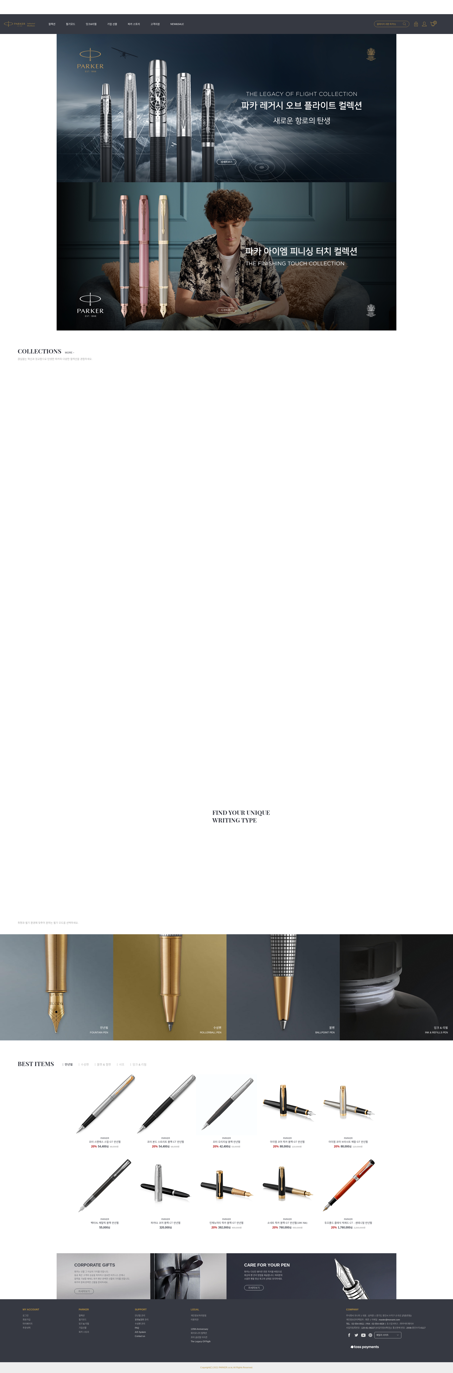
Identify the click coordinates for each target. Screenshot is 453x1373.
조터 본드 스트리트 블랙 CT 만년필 (165, 1142)
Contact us (140, 1336)
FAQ (137, 1328)
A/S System (140, 1332)
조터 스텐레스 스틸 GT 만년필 (105, 1142)
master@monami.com (389, 1320)
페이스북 (349, 1335)
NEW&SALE (177, 24)
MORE (69, 352)
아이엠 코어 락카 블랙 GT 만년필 (287, 1142)
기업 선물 (112, 24)
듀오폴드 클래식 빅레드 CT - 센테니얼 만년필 (348, 1223)
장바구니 (432, 22)
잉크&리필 (91, 24)
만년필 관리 (140, 1315)
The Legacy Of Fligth (201, 1341)
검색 (404, 24)
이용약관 (195, 1320)
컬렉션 (51, 24)
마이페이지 (424, 24)
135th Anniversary (199, 1329)
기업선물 (83, 1328)
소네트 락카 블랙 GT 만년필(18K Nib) (287, 1223)
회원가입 (26, 1320)
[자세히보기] (226, 256)
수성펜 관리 (140, 1324)
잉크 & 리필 (84, 1324)
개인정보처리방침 (198, 1315)
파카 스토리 (134, 24)
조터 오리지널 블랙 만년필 (226, 1142)
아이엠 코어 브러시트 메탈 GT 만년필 (348, 1142)
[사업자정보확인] (383, 1328)
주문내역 (26, 1328)
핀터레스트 (370, 1335)
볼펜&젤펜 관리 (141, 1320)
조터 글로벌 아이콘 (199, 1337)
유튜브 (363, 1335)
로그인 (416, 24)
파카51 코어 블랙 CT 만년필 (165, 1223)
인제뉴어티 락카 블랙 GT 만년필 (226, 1223)
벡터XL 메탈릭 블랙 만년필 (105, 1223)
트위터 (356, 1335)
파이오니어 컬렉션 (199, 1333)
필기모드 (70, 24)
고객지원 (155, 24)
